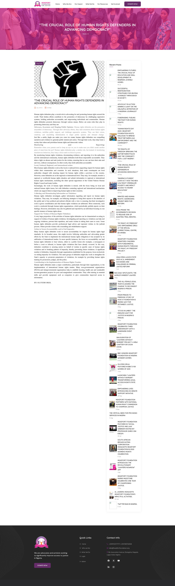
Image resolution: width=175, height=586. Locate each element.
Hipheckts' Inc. (98, 583)
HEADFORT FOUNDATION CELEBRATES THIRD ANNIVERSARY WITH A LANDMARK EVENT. (127, 327)
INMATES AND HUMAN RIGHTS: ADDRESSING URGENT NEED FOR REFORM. (126, 200)
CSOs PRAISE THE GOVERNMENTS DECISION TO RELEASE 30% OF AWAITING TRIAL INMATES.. (126, 213)
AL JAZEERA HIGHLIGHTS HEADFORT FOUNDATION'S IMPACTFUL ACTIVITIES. (125, 494)
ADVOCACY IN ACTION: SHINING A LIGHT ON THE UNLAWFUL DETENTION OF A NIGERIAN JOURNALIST (128, 107)
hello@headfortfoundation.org (119, 548)
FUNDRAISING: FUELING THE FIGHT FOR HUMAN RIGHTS (127, 120)
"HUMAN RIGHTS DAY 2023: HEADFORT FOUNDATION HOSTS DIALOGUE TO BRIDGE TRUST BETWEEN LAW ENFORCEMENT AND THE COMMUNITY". (127, 136)
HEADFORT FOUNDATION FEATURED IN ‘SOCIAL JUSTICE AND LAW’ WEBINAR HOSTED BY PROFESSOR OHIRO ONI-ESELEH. (127, 428)
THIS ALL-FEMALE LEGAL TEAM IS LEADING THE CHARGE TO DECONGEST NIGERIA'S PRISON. (127, 285)
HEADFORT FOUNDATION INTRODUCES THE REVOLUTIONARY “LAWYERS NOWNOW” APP (127, 465)
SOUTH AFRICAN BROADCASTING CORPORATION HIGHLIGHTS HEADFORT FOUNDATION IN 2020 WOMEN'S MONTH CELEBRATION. (127, 447)
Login (83, 556)
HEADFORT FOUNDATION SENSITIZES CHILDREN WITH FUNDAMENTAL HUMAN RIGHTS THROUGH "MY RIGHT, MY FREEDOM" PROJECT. (128, 245)
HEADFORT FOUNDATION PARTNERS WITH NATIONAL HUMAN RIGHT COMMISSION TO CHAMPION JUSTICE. (126, 403)
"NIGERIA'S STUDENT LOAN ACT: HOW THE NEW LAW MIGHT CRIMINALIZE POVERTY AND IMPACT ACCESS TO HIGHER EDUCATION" (128, 184)
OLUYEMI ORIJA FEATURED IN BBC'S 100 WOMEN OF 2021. (127, 366)
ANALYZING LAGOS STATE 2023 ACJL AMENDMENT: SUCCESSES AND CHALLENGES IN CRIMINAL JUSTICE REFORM (126, 262)
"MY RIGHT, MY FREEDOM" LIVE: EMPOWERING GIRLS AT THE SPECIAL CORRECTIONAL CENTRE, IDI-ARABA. (128, 228)
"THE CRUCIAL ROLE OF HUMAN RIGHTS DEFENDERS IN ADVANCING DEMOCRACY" (128, 168)
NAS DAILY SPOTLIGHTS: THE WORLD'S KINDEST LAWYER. (125, 274)
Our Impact (78, 4)
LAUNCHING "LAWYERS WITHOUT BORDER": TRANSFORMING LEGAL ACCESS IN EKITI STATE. (127, 378)
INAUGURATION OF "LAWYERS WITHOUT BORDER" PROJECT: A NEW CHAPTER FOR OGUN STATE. (127, 342)
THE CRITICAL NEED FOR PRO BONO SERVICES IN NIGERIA (123, 414)
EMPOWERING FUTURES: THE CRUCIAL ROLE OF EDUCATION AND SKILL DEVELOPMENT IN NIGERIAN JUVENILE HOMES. (127, 76)
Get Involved (115, 4)
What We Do (90, 4)
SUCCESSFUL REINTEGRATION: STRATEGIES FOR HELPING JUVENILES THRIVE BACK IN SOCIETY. (128, 93)
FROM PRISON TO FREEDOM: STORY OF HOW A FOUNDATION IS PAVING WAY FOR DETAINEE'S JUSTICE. (127, 299)
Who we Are (86, 548)
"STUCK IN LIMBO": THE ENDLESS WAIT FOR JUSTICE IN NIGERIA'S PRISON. (126, 314)
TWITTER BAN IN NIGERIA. (127, 504)
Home (58, 4)
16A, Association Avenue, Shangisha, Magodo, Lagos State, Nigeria (122, 553)
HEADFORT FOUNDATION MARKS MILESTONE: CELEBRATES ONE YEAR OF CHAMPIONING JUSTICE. (127, 481)
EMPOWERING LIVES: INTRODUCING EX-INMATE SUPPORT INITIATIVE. (127, 391)
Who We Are (67, 4)
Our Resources (102, 4)
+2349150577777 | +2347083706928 (120, 544)
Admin (84, 561)
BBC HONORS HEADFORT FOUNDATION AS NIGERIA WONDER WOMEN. (127, 355)
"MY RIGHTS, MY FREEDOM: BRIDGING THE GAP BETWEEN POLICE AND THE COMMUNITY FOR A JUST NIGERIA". (127, 154)
